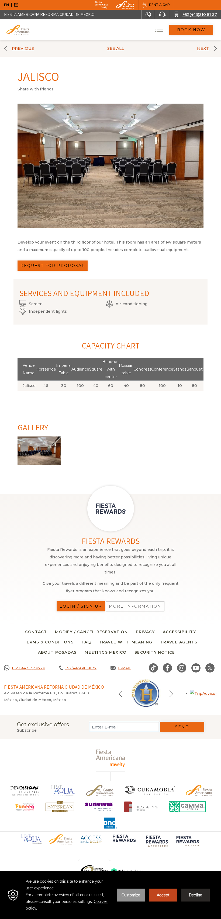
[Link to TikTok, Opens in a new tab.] (153, 667)
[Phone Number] (162, 14)
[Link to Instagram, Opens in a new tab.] (182, 667)
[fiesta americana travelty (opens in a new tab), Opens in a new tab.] (111, 758)
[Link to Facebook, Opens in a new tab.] (167, 667)
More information (135, 606)
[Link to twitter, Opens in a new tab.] (210, 667)
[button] (120, 693)
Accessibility (179, 631)
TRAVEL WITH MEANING (125, 642)
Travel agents (178, 642)
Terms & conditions (49, 642)
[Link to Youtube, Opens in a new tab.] (196, 667)
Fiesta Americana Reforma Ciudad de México (49, 14)
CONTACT (36, 631)
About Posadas (57, 652)
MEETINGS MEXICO (105, 652)
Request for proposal (52, 265)
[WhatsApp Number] (148, 14)
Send (182, 726)
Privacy (145, 631)
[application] (110, 895)
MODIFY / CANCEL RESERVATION (91, 631)
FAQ (86, 642)
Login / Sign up (81, 606)
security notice (154, 652)
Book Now (191, 29)
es (16, 4)
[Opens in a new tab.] (203, 693)
